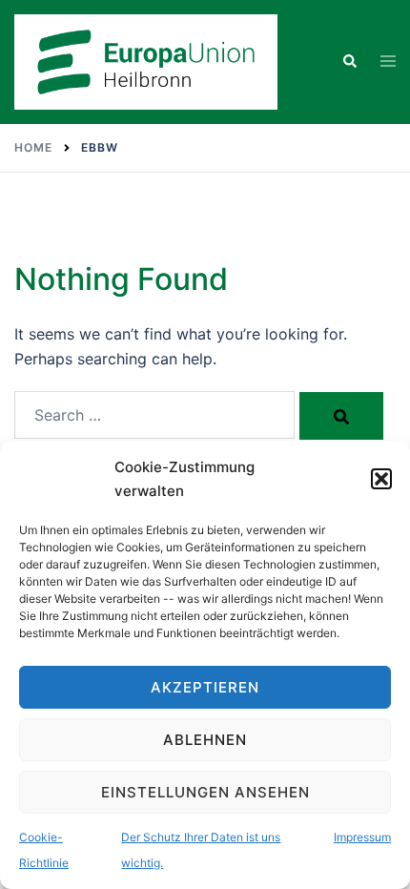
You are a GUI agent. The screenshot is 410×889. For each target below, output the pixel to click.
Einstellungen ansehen (205, 792)
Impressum (362, 837)
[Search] (341, 416)
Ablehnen (205, 740)
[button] (381, 478)
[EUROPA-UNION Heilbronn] (145, 60)
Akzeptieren (205, 687)
